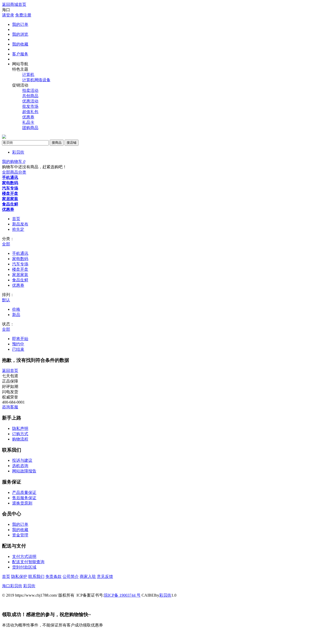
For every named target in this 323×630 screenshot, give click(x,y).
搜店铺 (71, 142)
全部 (6, 244)
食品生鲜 (10, 204)
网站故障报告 (24, 471)
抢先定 (18, 229)
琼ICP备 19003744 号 (122, 595)
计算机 (28, 74)
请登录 (8, 15)
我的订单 (20, 24)
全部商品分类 (14, 172)
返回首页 (10, 370)
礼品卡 (28, 122)
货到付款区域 (24, 567)
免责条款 (53, 576)
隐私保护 (19, 576)
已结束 (18, 349)
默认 (6, 300)
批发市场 (30, 106)
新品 (16, 314)
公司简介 (71, 576)
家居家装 (10, 199)
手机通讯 (10, 177)
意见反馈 (105, 576)
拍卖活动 (30, 90)
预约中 (18, 344)
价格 (16, 309)
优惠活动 (30, 101)
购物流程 (20, 439)
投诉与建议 (22, 460)
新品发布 (20, 224)
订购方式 (20, 434)
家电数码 (10, 183)
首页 (16, 219)
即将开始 (20, 339)
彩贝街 (18, 152)
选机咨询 (20, 466)
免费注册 (23, 15)
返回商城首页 (14, 4)
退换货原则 (22, 503)
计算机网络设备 (36, 80)
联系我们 (36, 576)
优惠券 (28, 117)
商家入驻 (88, 576)
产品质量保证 (24, 492)
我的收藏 (20, 44)
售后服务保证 (24, 498)
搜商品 (57, 142)
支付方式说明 (24, 556)
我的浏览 (20, 34)
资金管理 (20, 535)
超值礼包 (30, 112)
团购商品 (30, 127)
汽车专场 (10, 188)
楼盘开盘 (10, 193)
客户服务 (20, 54)
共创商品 (30, 96)
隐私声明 (20, 428)
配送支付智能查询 (28, 562)
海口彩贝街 (12, 586)
